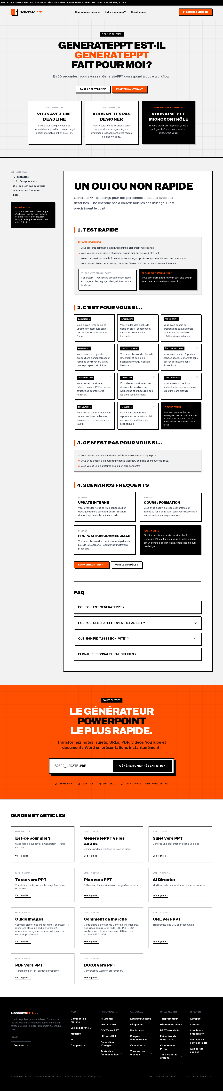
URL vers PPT (108, 1036)
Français (19, 1045)
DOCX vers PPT (110, 1030)
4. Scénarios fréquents (26, 190)
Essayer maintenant (129, 89)
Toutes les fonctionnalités (112, 1053)
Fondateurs (137, 1030)
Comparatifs (78, 1045)
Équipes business (140, 1018)
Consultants (137, 1045)
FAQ (15, 195)
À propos (195, 1018)
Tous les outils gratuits (171, 1056)
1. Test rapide (21, 176)
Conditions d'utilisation (198, 1077)
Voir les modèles (126, 565)
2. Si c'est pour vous (25, 181)
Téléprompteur (169, 1018)
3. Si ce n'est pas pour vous (29, 186)
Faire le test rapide (93, 89)
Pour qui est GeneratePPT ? (101, 607)
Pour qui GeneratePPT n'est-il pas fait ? (111, 623)
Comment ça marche (87, 12)
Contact (195, 1024)
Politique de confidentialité (166, 1077)
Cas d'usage (138, 12)
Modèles (76, 1033)
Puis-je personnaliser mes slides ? (107, 654)
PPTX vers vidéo (169, 1030)
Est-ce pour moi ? (115, 12)
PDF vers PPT (108, 1024)
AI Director (107, 1018)
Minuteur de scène (171, 1024)
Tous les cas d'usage (141, 1053)
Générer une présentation (142, 765)
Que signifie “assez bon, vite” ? (103, 638)
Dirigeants (136, 1024)
